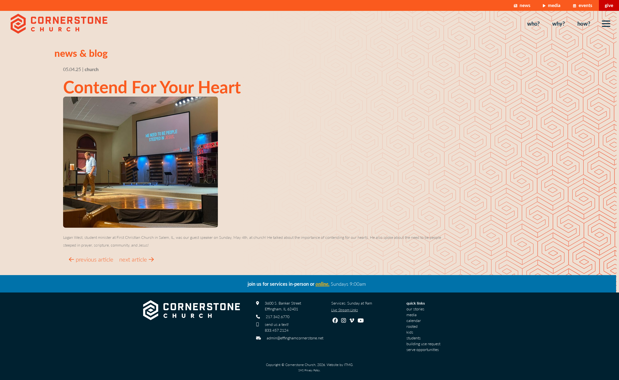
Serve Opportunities (422, 349)
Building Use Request (423, 343)
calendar (413, 320)
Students (413, 338)
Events (584, 5)
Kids (409, 332)
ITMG (348, 364)
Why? (558, 23)
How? (583, 23)
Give (609, 5)
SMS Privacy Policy (309, 370)
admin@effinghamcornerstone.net (295, 338)
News (524, 5)
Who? (533, 23)
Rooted (412, 326)
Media (553, 5)
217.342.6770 (277, 316)
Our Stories (415, 309)
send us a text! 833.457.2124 (277, 327)
